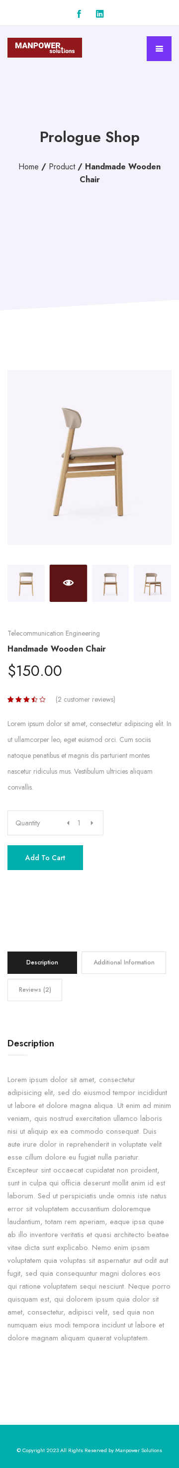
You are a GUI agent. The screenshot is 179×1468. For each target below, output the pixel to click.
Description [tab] (42, 962)
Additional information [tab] (124, 962)
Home (28, 166)
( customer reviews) (85, 699)
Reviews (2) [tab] (35, 989)
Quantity (27, 822)
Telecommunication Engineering (53, 633)
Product (62, 166)
